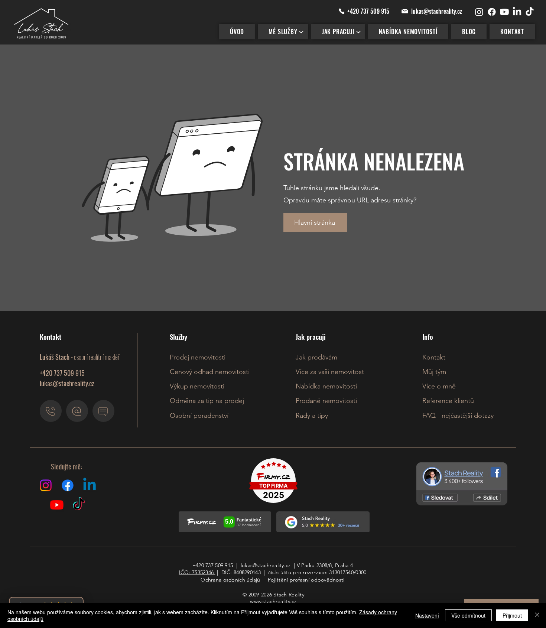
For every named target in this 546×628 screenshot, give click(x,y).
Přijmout (512, 615)
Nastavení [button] (427, 615)
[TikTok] (529, 12)
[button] (283, 31)
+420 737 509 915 (212, 565)
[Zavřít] (537, 615)
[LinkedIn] (517, 12)
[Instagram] (479, 12)
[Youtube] (504, 12)
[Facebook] (492, 12)
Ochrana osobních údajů (230, 579)
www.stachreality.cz (273, 601)
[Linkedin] (89, 485)
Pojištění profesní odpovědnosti (306, 579)
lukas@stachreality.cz (67, 383)
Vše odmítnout (468, 615)
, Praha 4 (342, 565)
